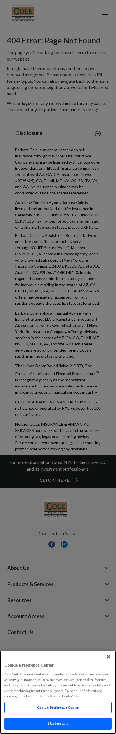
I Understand (58, 723)
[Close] (108, 657)
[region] (58, 692)
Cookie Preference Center (58, 707)
